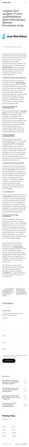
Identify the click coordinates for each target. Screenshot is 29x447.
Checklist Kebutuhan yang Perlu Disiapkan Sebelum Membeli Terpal (10, 389)
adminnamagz (10, 46)
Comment (5, 318)
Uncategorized (18, 46)
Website (4, 348)
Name (4, 335)
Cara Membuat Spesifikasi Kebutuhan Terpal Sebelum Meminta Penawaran (10, 382)
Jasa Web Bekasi (7, 67)
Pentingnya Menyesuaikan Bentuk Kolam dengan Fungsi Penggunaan (11, 397)
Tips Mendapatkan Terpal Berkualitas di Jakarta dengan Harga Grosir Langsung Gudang (8, 292)
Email (3, 342)
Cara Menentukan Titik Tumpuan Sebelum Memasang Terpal (9, 405)
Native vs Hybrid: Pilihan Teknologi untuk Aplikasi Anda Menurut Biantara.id (21, 291)
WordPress (24, 444)
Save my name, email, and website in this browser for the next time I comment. (15, 356)
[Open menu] (26, 2)
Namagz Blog (6, 2)
